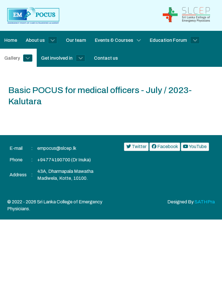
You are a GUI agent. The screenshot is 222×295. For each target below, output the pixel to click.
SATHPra (205, 201)
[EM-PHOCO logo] (33, 15)
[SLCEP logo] (189, 14)
